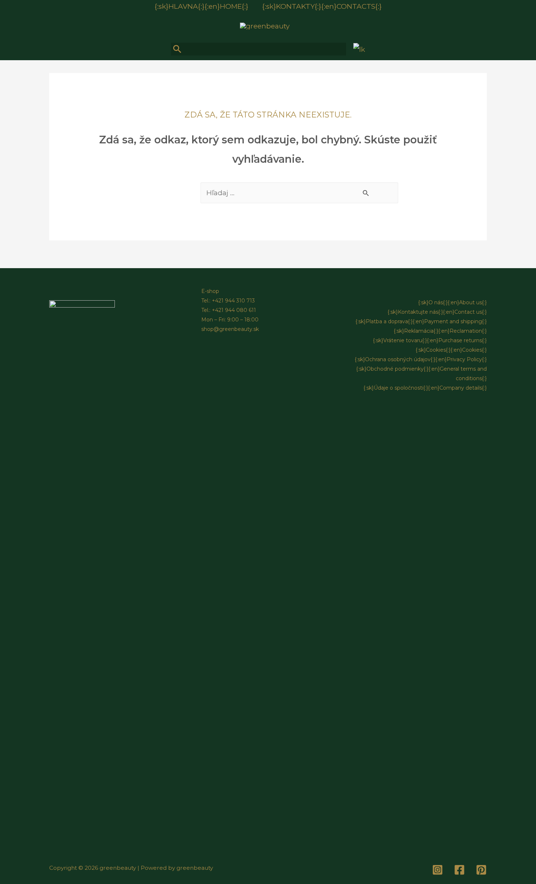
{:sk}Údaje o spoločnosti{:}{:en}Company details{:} (425, 388)
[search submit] (178, 48)
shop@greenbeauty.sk (230, 329)
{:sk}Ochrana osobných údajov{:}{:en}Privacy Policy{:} (421, 359)
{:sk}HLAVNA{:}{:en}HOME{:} (201, 6)
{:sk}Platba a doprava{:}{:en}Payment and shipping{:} (421, 321)
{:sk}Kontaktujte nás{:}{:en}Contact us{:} (437, 312)
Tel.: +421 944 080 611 (228, 310)
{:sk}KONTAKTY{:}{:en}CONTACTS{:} (322, 6)
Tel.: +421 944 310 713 (228, 300)
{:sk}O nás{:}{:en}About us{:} (452, 302)
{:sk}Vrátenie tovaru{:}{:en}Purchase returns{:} (430, 340)
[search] (258, 49)
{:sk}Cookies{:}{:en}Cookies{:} (451, 350)
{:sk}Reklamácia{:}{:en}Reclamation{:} (440, 331)
